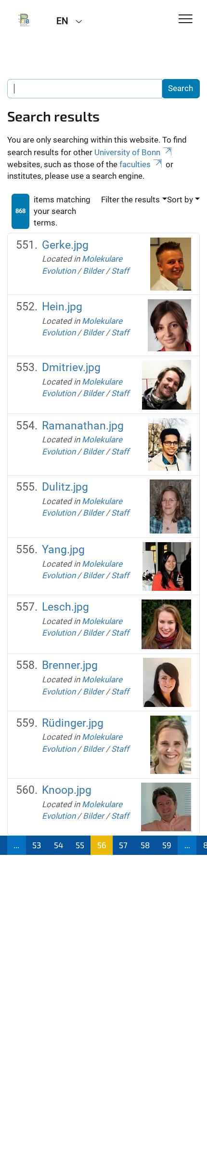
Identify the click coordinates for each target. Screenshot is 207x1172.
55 (80, 845)
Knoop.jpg (66, 790)
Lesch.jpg (65, 606)
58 (145, 845)
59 (166, 845)
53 (36, 845)
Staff (120, 271)
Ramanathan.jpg (83, 425)
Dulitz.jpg (65, 486)
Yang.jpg (63, 549)
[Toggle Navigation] (186, 19)
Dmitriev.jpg (71, 367)
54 (58, 845)
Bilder (93, 271)
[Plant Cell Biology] (24, 20)
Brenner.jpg (70, 665)
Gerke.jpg (65, 245)
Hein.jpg (62, 306)
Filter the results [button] (130, 199)
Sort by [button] (180, 199)
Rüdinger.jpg (73, 723)
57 (123, 845)
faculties (135, 164)
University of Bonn (127, 152)
